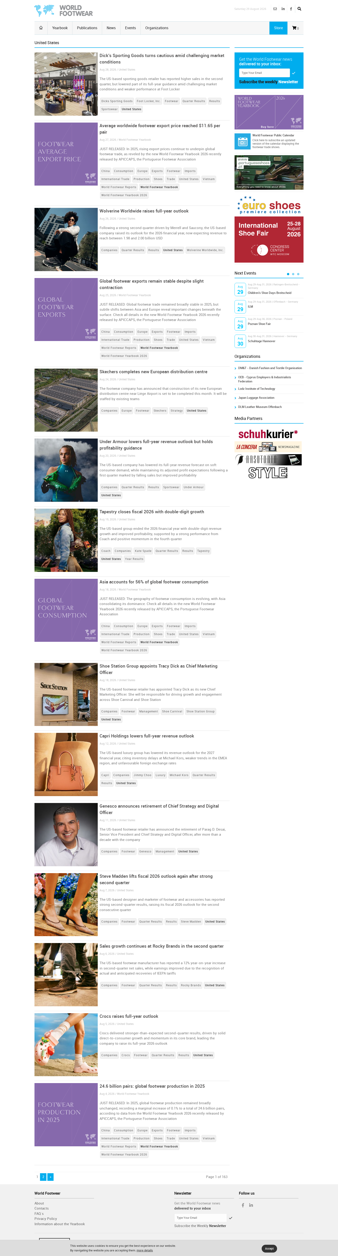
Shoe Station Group (200, 711)
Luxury (161, 775)
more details (145, 1250)
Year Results (134, 559)
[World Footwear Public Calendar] (243, 141)
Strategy (177, 410)
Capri (105, 775)
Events (130, 28)
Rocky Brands (191, 985)
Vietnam (209, 179)
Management (148, 711)
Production (142, 179)
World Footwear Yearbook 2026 (124, 195)
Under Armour (194, 487)
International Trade (115, 179)
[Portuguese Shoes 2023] (269, 172)
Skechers (160, 410)
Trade (171, 179)
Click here (258, 140)
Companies (109, 250)
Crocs (126, 1055)
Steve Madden (191, 921)
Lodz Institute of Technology (256, 388)
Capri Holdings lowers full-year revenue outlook (147, 736)
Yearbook (60, 28)
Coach (106, 551)
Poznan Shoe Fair (259, 324)
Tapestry (203, 551)
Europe (142, 171)
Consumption (123, 171)
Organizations (156, 28)
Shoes (158, 179)
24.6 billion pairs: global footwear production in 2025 (152, 1086)
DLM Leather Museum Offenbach (260, 407)
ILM (250, 306)
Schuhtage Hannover (261, 341)
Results (214, 101)
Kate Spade (143, 551)
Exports (157, 171)
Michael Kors (179, 775)
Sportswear (109, 109)
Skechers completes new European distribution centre (153, 371)
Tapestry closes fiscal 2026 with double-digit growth (152, 511)
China (105, 171)
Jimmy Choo (143, 775)
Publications (87, 28)
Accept (269, 1248)
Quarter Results (194, 101)
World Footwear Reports (118, 187)
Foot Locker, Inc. (149, 101)
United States (189, 179)
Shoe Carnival (172, 711)
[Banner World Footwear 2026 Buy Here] (269, 112)
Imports (190, 171)
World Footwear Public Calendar (273, 135)
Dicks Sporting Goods (117, 101)
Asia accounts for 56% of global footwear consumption (154, 582)
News (111, 28)
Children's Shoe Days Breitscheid (269, 293)
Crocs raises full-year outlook (129, 1016)
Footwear (171, 101)
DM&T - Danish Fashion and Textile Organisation (270, 368)
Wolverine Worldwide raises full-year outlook (144, 211)
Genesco (145, 851)
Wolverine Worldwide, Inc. (205, 250)
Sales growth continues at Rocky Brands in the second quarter (162, 946)
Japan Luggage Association (256, 397)
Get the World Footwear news (197, 1203)
